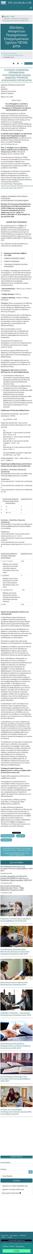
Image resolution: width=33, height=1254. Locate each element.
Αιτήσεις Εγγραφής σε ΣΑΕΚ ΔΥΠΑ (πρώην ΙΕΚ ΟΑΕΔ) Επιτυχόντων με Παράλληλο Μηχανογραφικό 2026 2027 (16, 878)
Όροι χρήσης (14, 1235)
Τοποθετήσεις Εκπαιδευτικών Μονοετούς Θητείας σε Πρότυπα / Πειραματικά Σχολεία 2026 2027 (15, 951)
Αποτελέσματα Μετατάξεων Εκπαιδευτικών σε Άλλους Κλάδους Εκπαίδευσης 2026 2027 (15, 1045)
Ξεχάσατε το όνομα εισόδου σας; (13, 1189)
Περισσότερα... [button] (20, 1246)
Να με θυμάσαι (8, 1176)
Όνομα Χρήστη (5, 1162)
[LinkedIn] (17, 63)
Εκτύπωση (28, 63)
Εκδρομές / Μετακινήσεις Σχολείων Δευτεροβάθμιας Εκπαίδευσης (15, 919)
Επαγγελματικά (6, 840)
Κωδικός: (3, 1169)
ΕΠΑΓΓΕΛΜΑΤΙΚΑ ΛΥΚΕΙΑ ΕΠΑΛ (13, 55)
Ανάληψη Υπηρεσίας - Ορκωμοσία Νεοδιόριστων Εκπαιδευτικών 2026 (15, 1014)
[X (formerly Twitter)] (22, 63)
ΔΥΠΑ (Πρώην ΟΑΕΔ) (7, 836)
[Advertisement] (16, 1136)
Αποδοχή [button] (16, 1251)
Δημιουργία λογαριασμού (11, 1193)
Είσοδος (9, 1237)
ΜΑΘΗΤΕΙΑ (20, 836)
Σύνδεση (16, 1180)
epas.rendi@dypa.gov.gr (9, 144)
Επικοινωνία (4, 1235)
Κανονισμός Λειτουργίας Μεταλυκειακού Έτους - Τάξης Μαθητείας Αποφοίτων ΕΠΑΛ (12, 888)
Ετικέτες (3, 1237)
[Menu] (31, 7)
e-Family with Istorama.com (16, 1240)
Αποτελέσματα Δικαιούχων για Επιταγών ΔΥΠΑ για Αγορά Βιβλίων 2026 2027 (16, 868)
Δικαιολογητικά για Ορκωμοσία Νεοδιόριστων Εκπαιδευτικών (14, 983)
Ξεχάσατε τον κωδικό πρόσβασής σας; (15, 1186)
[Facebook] (13, 63)
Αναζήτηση (22, 1235)
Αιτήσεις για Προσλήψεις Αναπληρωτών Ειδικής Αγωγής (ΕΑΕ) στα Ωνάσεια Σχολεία (15, 1111)
